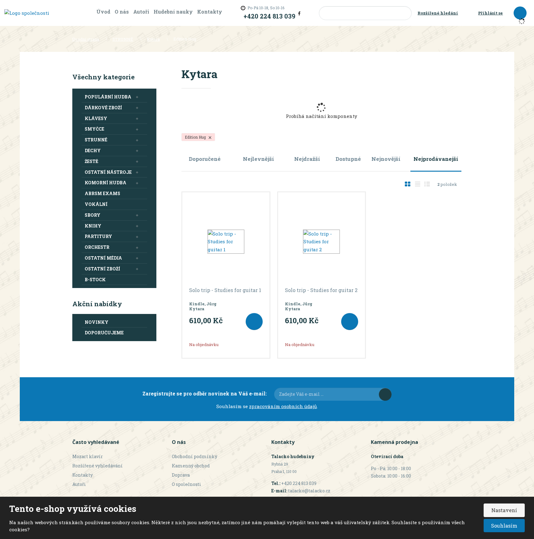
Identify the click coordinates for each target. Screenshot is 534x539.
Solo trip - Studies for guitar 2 (321, 290)
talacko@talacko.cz (309, 491)
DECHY (93, 150)
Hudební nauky (173, 11)
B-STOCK (95, 279)
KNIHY (93, 226)
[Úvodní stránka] (26, 13)
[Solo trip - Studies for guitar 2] (321, 242)
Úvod (103, 11)
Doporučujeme (104, 333)
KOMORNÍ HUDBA (105, 183)
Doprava (181, 475)
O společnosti (186, 484)
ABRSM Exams (102, 193)
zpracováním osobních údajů (283, 406)
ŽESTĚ (91, 161)
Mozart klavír (87, 456)
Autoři (141, 11)
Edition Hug (196, 137)
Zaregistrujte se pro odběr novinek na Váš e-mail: (204, 393)
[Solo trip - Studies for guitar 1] (226, 242)
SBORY (92, 215)
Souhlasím (504, 525)
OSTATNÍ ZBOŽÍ (102, 269)
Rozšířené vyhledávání (97, 466)
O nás (122, 11)
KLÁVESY (96, 118)
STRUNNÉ (96, 140)
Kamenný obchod (191, 466)
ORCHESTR (97, 247)
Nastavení (504, 510)
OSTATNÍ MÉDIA (103, 258)
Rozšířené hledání (437, 13)
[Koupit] (254, 321)
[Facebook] (299, 12)
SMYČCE (94, 129)
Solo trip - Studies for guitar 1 (225, 290)
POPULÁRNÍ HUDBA (108, 97)
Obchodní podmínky (194, 456)
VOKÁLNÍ (96, 204)
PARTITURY (98, 236)
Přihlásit (385, 394)
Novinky (96, 322)
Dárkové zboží (103, 108)
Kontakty (209, 11)
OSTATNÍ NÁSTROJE (108, 172)
